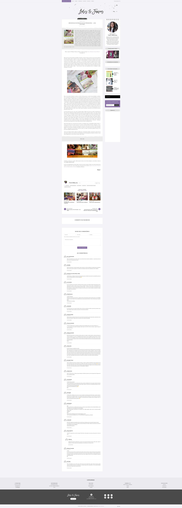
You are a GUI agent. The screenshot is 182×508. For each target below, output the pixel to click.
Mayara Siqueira (70, 430)
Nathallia (68, 265)
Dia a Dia (91, 483)
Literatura (84, 185)
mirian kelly (69, 306)
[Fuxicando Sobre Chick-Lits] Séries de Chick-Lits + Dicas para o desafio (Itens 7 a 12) (91, 210)
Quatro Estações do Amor (91, 185)
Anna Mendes (69, 379)
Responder (70, 270)
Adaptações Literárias (127, 484)
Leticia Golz (69, 419)
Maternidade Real (54, 484)
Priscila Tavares (70, 294)
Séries (128, 487)
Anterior (104, 54)
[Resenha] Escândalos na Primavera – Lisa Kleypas (82, 23)
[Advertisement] (112, 126)
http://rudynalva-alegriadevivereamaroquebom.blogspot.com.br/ (76, 413)
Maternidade (54, 483)
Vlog (54, 487)
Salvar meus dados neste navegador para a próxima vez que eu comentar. (72, 236)
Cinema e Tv (128, 483)
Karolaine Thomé (70, 360)
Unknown (70, 439)
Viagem (91, 487)
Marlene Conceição (70, 448)
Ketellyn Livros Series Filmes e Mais (73, 273)
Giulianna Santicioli (70, 332)
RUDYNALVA (69, 403)
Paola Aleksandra (73, 183)
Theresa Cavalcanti (70, 323)
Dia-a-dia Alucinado (70, 256)
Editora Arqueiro (73, 185)
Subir (119, 506)
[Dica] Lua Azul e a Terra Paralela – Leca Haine (74, 210)
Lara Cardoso (69, 282)
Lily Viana (68, 461)
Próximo (120, 54)
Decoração (91, 484)
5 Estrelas (82, 18)
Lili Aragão (69, 392)
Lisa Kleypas (79, 185)
